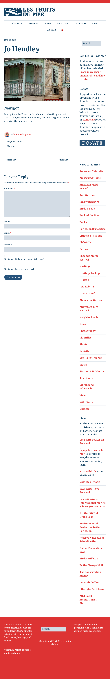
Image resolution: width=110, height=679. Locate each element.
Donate (51, 29)
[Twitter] (80, 670)
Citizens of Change (91, 235)
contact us (89, 119)
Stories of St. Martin (92, 371)
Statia (83, 364)
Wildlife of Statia (90, 482)
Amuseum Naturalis (91, 171)
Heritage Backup (90, 273)
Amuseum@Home (90, 178)
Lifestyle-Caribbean (92, 589)
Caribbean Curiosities (92, 229)
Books (48, 23)
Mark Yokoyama (22, 134)
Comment (9, 188)
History (84, 279)
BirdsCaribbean (89, 558)
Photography (88, 330)
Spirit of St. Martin (91, 357)
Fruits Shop (19, 650)
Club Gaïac (86, 242)
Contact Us (81, 23)
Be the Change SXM (91, 565)
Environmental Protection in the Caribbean (90, 527)
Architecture (87, 195)
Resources (62, 23)
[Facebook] (76, 670)
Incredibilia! (87, 286)
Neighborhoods (14, 141)
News (95, 23)
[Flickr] (88, 670)
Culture (84, 249)
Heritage (85, 266)
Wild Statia (86, 402)
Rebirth (84, 351)
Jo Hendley (11, 160)
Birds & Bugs (87, 208)
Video (83, 395)
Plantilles (85, 337)
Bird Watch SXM (89, 201)
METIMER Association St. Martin (88, 600)
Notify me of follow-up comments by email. (24, 259)
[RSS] (103, 670)
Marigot (10, 146)
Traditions (86, 378)
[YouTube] (92, 670)
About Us (17, 23)
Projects (33, 23)
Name (7, 221)
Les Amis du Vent (90, 582)
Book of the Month (91, 215)
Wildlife (84, 408)
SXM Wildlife (88, 471)
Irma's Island (87, 293)
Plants (83, 344)
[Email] (97, 670)
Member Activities (91, 300)
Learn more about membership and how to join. (92, 76)
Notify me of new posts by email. (19, 269)
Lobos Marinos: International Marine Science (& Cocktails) (93, 503)
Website (8, 244)
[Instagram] (84, 670)
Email (7, 233)
